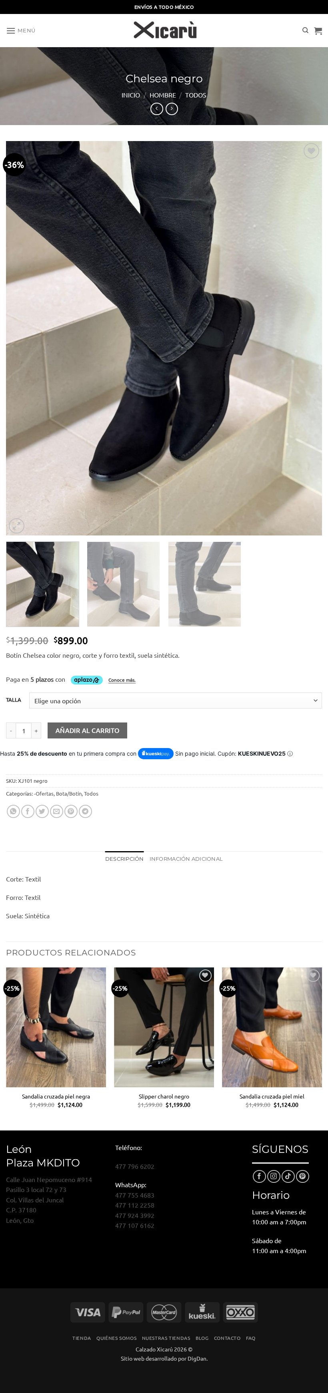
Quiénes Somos (116, 1338)
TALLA (13, 699)
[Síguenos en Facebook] (259, 1176)
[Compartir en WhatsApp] (13, 811)
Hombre (163, 95)
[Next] (305, 338)
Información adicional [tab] (186, 859)
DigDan (197, 1358)
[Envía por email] (56, 811)
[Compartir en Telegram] (85, 811)
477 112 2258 (134, 1205)
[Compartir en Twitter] (42, 811)
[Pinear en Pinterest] (71, 811)
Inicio (131, 95)
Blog (202, 1338)
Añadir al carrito (88, 730)
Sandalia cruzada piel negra (56, 1096)
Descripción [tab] (124, 859)
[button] (21, 30)
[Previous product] (172, 109)
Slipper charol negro (164, 1096)
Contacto (227, 1338)
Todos (195, 95)
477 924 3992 (134, 1215)
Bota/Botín (69, 793)
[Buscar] (305, 30)
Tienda (81, 1338)
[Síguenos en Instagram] (273, 1176)
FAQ (251, 1338)
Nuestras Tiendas (166, 1338)
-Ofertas (44, 793)
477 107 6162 (134, 1225)
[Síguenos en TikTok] (288, 1176)
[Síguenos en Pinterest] (302, 1176)
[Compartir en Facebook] (27, 811)
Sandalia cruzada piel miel (272, 1096)
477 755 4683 (134, 1195)
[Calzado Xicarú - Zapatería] (164, 30)
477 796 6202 (134, 1166)
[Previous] (22, 338)
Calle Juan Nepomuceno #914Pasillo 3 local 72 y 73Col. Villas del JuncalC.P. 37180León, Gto (49, 1199)
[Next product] (156, 109)
